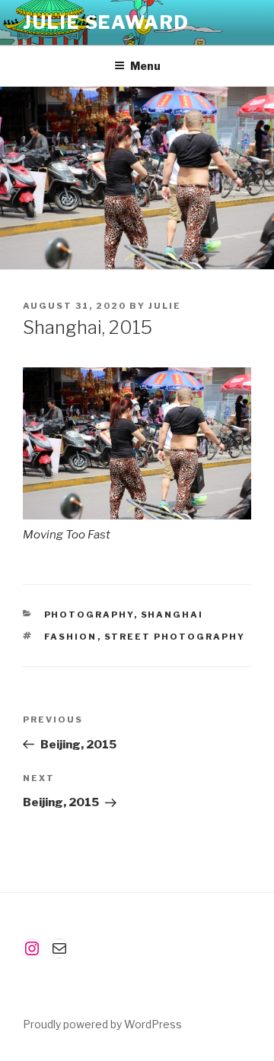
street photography (175, 636)
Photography (89, 614)
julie (164, 305)
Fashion (70, 636)
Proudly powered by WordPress (102, 1024)
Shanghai (172, 614)
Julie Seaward (106, 22)
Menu (145, 65)
